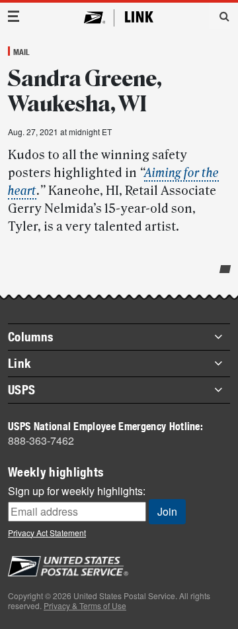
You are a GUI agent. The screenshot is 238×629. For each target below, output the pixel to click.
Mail (21, 51)
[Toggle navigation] (14, 16)
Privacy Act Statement (47, 532)
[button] (219, 16)
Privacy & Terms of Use (85, 605)
